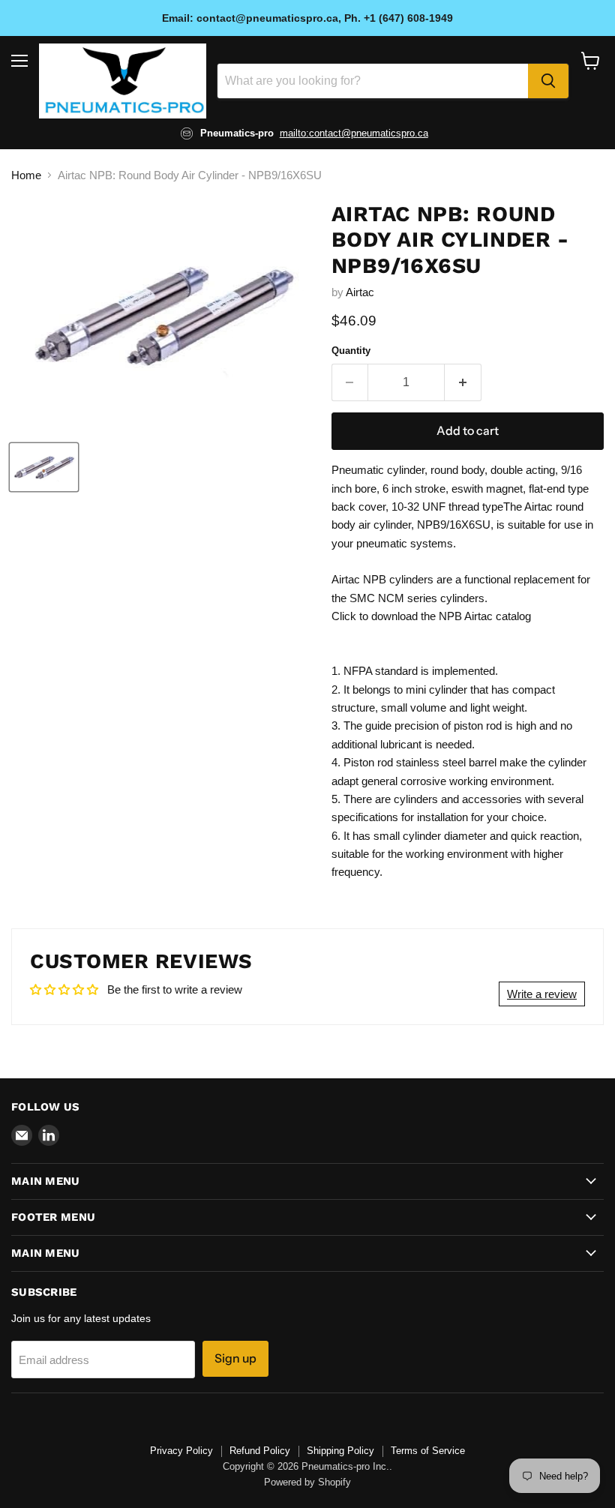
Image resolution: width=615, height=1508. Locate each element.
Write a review (542, 994)
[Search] (548, 81)
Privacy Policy (181, 1450)
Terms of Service (428, 1450)
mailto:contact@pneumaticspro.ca (354, 133)
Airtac (360, 292)
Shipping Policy (340, 1450)
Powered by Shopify (307, 1482)
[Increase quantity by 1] (463, 382)
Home (26, 175)
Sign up (235, 1358)
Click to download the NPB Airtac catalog (431, 616)
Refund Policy (260, 1450)
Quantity (351, 350)
